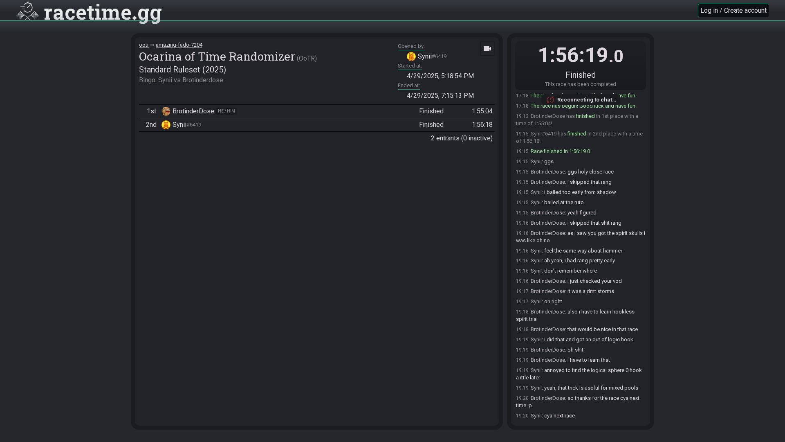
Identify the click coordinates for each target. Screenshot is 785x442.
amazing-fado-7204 (179, 45)
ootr (144, 45)
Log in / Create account (733, 10)
